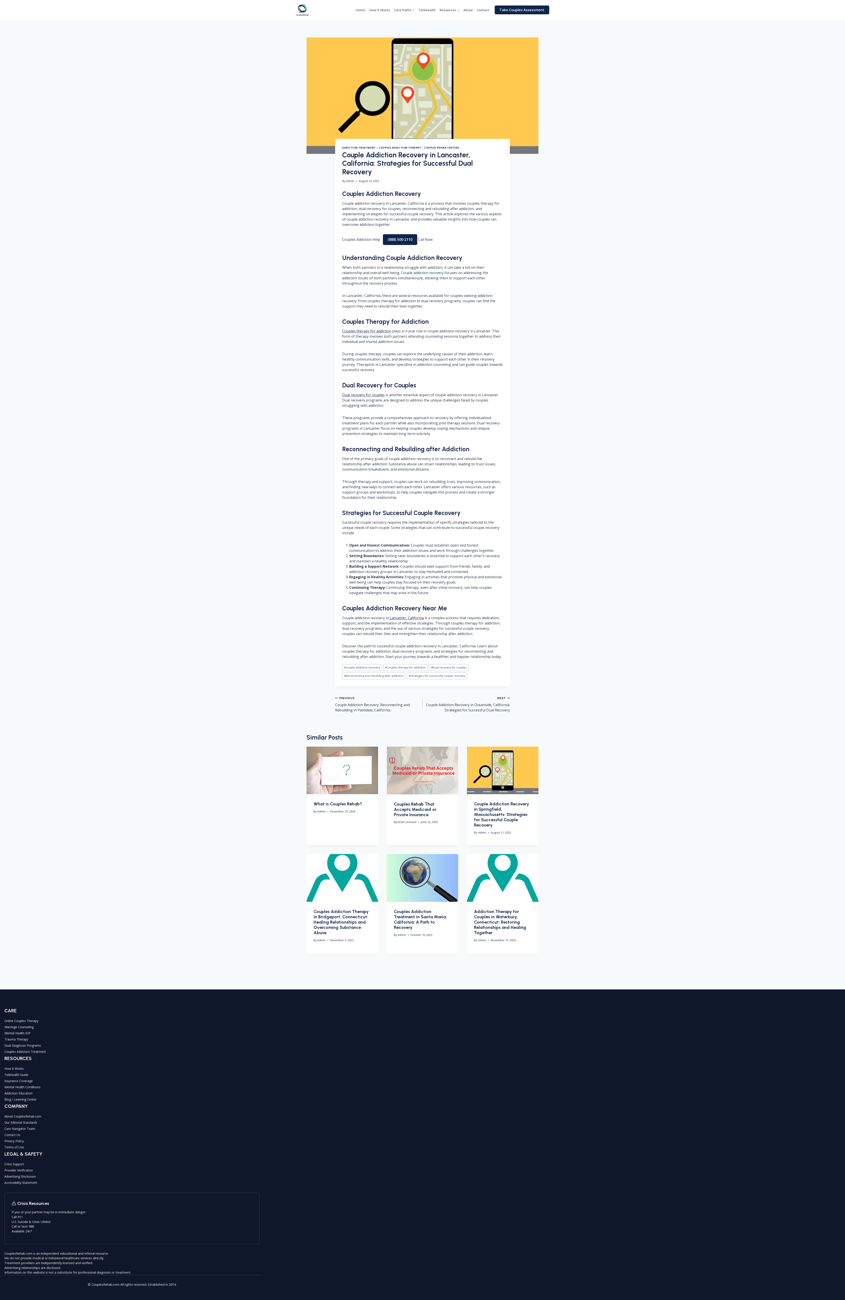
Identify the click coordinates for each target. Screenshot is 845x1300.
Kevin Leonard (407, 822)
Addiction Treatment (359, 147)
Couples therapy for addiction (366, 331)
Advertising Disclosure (20, 1176)
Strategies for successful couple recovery (437, 676)
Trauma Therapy (16, 1039)
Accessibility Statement (20, 1182)
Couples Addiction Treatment (25, 1052)
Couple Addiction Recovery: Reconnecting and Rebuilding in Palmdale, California (372, 704)
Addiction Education (18, 1093)
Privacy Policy (14, 1141)
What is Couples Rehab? (338, 804)
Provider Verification (18, 1170)
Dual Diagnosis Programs (22, 1045)
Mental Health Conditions (22, 1087)
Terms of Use (14, 1147)
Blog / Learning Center (20, 1099)
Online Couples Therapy (21, 1021)
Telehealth (427, 10)
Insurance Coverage (18, 1081)
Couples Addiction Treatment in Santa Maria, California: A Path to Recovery (420, 919)
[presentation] (342, 770)
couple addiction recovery (362, 667)
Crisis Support (14, 1164)
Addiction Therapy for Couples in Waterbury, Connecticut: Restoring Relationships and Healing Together (500, 922)
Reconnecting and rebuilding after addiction (374, 676)
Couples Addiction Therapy (400, 147)
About (468, 10)
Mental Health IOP (17, 1033)
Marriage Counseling (19, 1027)
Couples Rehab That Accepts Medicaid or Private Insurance (415, 809)
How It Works (379, 10)
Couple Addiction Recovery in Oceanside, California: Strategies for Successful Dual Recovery (468, 704)
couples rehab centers (441, 147)
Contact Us (12, 1135)
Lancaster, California (406, 617)
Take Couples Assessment (522, 9)
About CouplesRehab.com (22, 1116)
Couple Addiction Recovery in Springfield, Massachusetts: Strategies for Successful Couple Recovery (501, 814)
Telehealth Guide (16, 1075)
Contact (483, 10)
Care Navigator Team (19, 1129)
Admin (350, 181)
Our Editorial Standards (20, 1122)
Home (360, 10)
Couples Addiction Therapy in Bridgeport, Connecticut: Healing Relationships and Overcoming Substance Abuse (341, 922)
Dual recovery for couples (363, 394)
